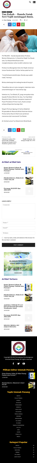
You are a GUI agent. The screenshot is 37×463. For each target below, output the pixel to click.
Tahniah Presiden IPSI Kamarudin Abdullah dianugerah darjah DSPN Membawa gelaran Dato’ (9, 141)
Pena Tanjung (7, 20)
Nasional (9, 12)
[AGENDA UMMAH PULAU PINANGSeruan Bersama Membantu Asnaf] (28, 307)
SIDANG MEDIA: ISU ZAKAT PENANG (11, 326)
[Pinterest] (18, 24)
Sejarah (18, 423)
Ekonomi (18, 402)
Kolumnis (18, 420)
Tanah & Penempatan (18, 425)
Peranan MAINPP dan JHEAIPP (12, 189)
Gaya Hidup (18, 409)
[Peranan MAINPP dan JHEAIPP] (29, 191)
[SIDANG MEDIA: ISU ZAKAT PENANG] (28, 328)
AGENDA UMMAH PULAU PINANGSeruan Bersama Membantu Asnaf (13, 306)
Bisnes (18, 400)
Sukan (18, 432)
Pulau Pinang (18, 398)
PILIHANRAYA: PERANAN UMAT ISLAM (14, 179)
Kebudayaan (18, 418)
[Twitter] (14, 24)
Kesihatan (18, 411)
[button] (30, 2)
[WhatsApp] (23, 24)
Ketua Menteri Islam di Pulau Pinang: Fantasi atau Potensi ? (14, 169)
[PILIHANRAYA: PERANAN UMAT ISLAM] (29, 181)
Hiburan (18, 416)
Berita (4, 12)
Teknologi (18, 434)
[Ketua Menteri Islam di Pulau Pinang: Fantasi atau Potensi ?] (29, 170)
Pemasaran (18, 405)
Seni (18, 429)
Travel (18, 436)
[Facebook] (10, 24)
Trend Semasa (18, 414)
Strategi (18, 407)
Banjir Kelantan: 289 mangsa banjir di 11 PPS (28, 139)
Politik (19, 427)
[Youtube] (24, 364)
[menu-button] (34, 2)
